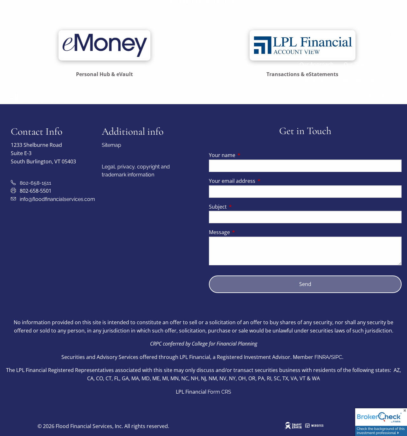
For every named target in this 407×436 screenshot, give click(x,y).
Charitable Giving (356, 79)
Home (389, 33)
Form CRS (219, 392)
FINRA (321, 357)
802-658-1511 (35, 183)
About (307, 49)
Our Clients (313, 79)
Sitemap (111, 145)
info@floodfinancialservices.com (57, 199)
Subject (243, 206)
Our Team (356, 64)
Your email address (258, 180)
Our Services (381, 94)
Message (245, 232)
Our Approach (317, 64)
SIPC (336, 357)
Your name (247, 155)
